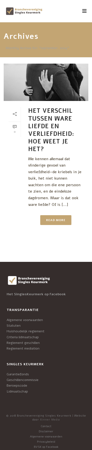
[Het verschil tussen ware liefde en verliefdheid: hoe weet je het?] (46, 82)
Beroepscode (17, 385)
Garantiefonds (18, 374)
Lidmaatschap (17, 391)
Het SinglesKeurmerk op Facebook (36, 294)
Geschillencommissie (23, 380)
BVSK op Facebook (46, 447)
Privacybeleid (46, 442)
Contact (46, 426)
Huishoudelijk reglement (25, 331)
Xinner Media (50, 420)
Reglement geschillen (23, 342)
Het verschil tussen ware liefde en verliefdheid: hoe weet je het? (51, 130)
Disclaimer (46, 431)
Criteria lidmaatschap (23, 337)
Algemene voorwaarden (25, 320)
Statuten (14, 325)
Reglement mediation (23, 348)
